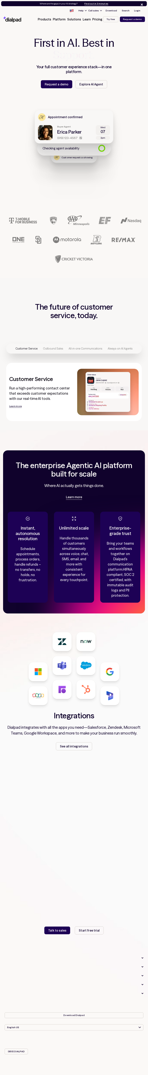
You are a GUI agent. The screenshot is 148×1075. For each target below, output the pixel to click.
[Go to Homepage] (16, 19)
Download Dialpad (74, 1015)
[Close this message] (141, 4)
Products (12, 958)
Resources (13, 985)
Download (111, 10)
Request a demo (132, 19)
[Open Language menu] (71, 10)
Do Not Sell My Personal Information (31, 1002)
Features (11, 976)
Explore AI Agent (91, 84)
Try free (110, 19)
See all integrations (74, 746)
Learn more (74, 497)
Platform (11, 967)
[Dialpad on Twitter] (74, 1039)
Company (12, 993)
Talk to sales (57, 930)
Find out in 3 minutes (96, 4)
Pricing (97, 19)
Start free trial (89, 930)
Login (137, 10)
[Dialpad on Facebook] (64, 1039)
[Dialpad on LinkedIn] (84, 1039)
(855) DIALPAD (16, 1051)
